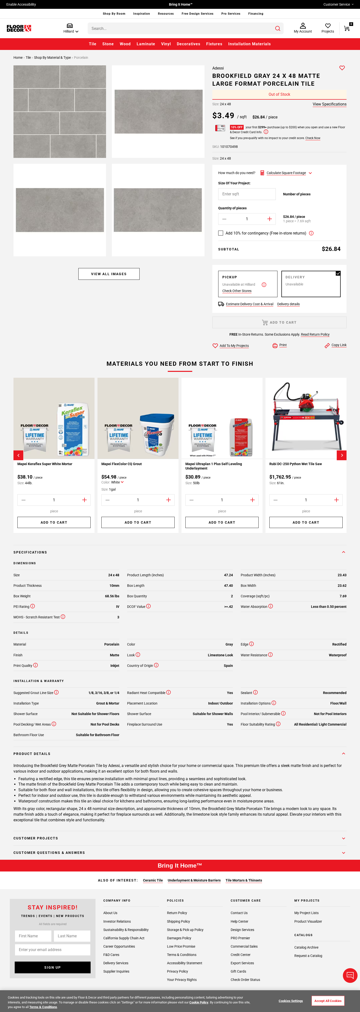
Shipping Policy (178, 921)
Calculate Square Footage (286, 173)
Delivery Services (115, 963)
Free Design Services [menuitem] (198, 13)
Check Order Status (245, 979)
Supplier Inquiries (116, 971)
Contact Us (239, 913)
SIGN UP (52, 967)
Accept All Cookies (328, 1000)
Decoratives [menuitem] (188, 44)
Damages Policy (179, 938)
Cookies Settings (291, 1000)
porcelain (81, 57)
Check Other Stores (237, 291)
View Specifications (330, 104)
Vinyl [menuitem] (166, 44)
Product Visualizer (308, 921)
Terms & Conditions (181, 954)
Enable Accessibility (21, 4)
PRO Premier (240, 938)
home (18, 57)
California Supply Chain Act (123, 938)
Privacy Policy (177, 971)
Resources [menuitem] (166, 13)
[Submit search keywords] (278, 28)
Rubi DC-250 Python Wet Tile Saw (295, 464)
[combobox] (186, 28)
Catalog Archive (306, 947)
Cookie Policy (198, 1002)
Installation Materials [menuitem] (249, 44)
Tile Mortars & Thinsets (244, 880)
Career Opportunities (119, 946)
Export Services (242, 963)
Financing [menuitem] (256, 13)
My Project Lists (306, 913)
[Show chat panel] (350, 975)
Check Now (312, 138)
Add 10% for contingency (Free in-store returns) (266, 233)
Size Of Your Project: (234, 183)
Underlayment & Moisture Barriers (194, 880)
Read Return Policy (315, 334)
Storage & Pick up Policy (185, 929)
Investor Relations (117, 921)
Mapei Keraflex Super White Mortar (44, 464)
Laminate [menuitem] (146, 44)
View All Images (109, 274)
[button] (70, 28)
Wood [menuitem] (125, 44)
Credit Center (241, 954)
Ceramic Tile (153, 880)
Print (283, 345)
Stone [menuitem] (108, 44)
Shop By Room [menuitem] (114, 13)
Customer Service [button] (337, 4)
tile (29, 57)
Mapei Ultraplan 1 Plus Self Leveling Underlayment (213, 466)
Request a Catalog (308, 956)
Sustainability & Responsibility (126, 929)
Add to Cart (54, 522)
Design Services (242, 929)
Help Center (239, 921)
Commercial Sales (244, 946)
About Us (110, 913)
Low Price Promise (181, 946)
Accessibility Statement (184, 963)
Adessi (218, 68)
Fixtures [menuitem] (214, 44)
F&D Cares (111, 954)
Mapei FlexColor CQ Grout (122, 464)
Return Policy (177, 913)
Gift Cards (238, 971)
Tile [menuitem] (92, 44)
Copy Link (339, 345)
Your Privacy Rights (182, 979)
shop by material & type (53, 57)
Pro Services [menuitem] (230, 13)
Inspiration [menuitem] (141, 13)
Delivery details (288, 304)
